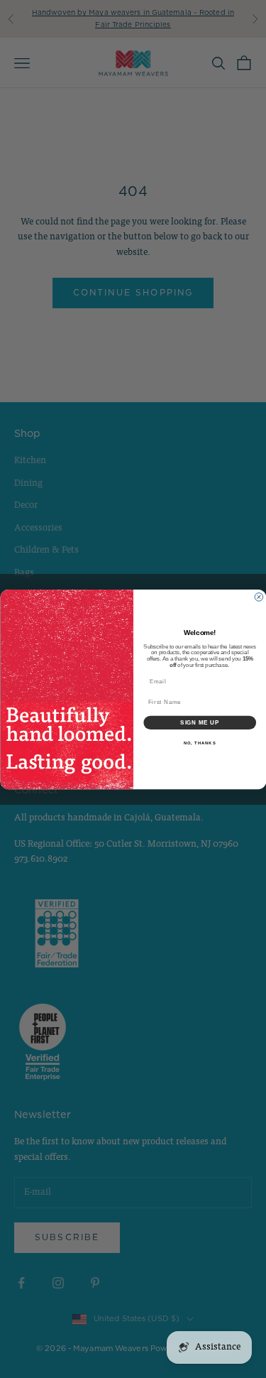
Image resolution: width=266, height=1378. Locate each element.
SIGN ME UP (199, 722)
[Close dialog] (259, 596)
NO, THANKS (199, 742)
